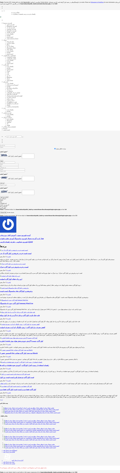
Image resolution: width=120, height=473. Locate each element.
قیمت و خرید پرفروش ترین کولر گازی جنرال (14, 267)
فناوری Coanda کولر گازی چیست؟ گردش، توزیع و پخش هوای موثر (21, 341)
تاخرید (9, 256)
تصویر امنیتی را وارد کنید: (15, 156)
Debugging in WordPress (97, 2)
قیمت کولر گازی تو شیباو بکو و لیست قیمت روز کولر (17, 377)
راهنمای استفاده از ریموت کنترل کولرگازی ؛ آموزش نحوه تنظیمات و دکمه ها (24, 365)
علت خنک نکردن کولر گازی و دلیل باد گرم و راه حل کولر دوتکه (20, 315)
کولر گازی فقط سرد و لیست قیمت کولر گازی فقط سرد (18, 389)
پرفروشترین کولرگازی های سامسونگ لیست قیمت (16, 291)
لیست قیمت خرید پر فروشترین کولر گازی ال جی (15, 253)
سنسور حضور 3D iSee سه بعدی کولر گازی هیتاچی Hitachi (19, 353)
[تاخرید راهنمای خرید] (0, 17)
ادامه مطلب (3, 383)
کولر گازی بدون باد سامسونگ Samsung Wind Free (16, 303)
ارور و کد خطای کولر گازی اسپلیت (11, 279)
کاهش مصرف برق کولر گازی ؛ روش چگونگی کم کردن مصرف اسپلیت (22, 327)
